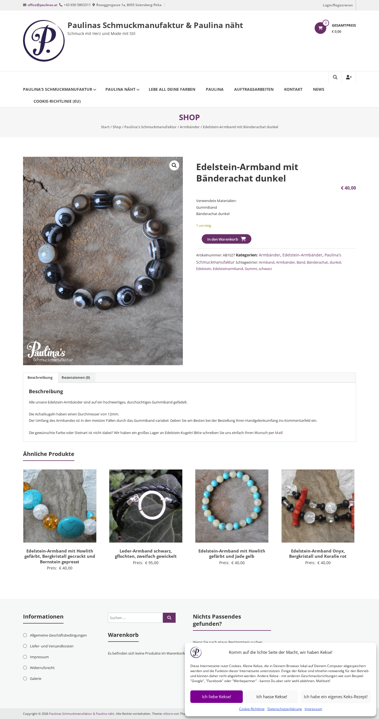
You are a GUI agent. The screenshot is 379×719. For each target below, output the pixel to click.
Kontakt (293, 89)
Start (105, 126)
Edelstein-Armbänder (302, 255)
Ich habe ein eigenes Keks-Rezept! (336, 696)
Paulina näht (120, 89)
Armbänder (190, 126)
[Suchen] (169, 618)
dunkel (335, 262)
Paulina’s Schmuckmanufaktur (57, 89)
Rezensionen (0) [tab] (76, 377)
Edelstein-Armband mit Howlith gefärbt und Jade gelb (231, 553)
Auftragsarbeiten (254, 89)
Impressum (313, 709)
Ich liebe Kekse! (216, 696)
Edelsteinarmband (228, 268)
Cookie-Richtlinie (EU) (57, 101)
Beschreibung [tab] (39, 377)
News (318, 89)
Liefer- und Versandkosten (52, 646)
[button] (174, 165)
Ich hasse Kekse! (271, 696)
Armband (266, 262)
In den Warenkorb (222, 239)
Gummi (251, 268)
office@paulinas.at (42, 4)
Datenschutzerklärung (284, 709)
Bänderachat (317, 262)
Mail (278, 432)
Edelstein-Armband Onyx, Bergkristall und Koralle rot (318, 553)
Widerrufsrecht (42, 667)
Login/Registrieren (338, 5)
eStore (168, 714)
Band (301, 262)
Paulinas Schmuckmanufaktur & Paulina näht (155, 25)
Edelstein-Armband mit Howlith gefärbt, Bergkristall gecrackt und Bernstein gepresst (59, 556)
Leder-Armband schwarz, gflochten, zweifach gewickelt (146, 553)
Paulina (215, 89)
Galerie (35, 678)
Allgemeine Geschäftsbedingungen (58, 635)
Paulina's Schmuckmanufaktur (150, 126)
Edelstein (203, 268)
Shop (117, 126)
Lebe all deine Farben (172, 89)
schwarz (265, 268)
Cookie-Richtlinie (252, 709)
